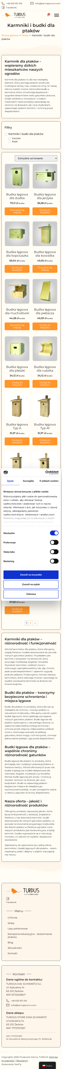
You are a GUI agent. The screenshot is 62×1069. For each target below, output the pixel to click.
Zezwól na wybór (31, 584)
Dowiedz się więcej (17, 211)
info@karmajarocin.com (47, 3)
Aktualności (15, 947)
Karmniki (16, 138)
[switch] (54, 542)
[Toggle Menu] (56, 15)
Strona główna (10, 35)
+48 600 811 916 (14, 3)
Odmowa (31, 594)
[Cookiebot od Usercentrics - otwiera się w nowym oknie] (45, 472)
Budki (15, 141)
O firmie (12, 917)
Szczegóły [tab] (28, 481)
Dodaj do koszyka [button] (45, 211)
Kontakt (12, 953)
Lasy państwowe (18, 928)
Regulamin (22, 1060)
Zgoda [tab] (10, 481)
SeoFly (18, 1064)
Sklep (25, 35)
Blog (10, 942)
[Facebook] (3, 7)
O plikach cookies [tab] (49, 481)
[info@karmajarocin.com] (32, 3)
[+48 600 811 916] (3, 3)
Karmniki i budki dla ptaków (25, 133)
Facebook (11, 7)
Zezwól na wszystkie (31, 574)
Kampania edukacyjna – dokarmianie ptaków (30, 935)
